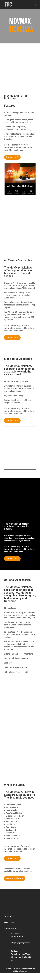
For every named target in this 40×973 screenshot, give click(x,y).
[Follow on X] (7, 908)
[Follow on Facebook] (14, 901)
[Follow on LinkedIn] (28, 901)
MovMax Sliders (13, 878)
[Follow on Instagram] (7, 901)
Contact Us (11, 157)
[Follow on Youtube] (21, 901)
